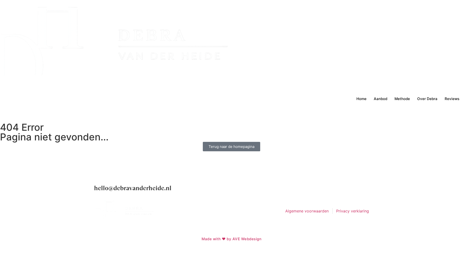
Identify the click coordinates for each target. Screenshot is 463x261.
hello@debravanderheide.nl (132, 188)
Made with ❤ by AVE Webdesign (231, 239)
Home (361, 98)
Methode (402, 98)
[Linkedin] (363, 190)
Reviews (452, 98)
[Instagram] (350, 190)
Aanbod (380, 98)
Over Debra (427, 98)
